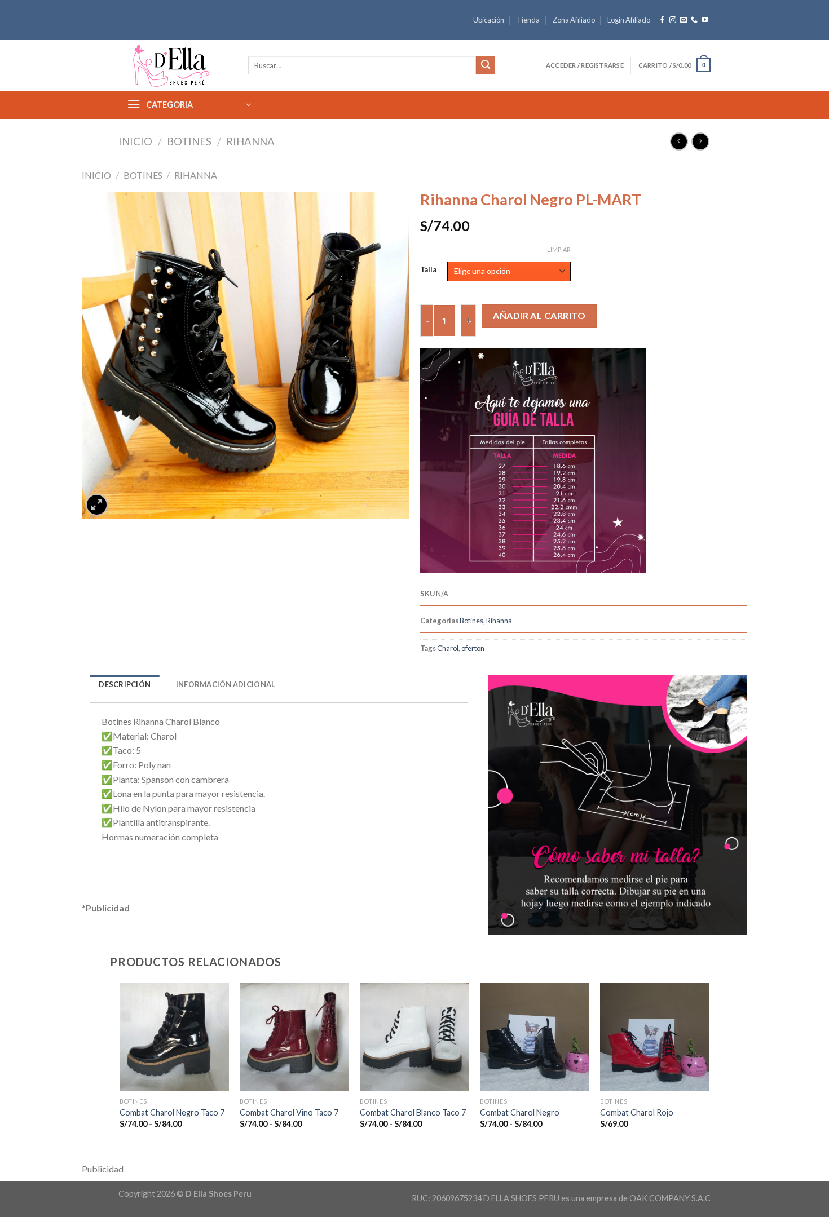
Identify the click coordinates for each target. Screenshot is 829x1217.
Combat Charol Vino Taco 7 (289, 1112)
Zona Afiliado (574, 19)
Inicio (135, 141)
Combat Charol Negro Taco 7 (172, 1112)
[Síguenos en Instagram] (672, 20)
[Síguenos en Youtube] (705, 20)
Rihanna (250, 141)
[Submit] (485, 65)
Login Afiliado (628, 19)
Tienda (528, 19)
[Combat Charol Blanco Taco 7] (414, 1037)
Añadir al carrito (539, 315)
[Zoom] (97, 505)
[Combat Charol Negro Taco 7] (174, 1037)
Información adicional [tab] (225, 684)
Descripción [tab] (125, 684)
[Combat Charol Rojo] (654, 1037)
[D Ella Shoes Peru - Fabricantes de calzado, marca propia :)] (174, 65)
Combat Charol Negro (519, 1112)
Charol (447, 648)
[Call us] (694, 20)
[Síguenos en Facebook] (662, 20)
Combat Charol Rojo (636, 1112)
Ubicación (488, 19)
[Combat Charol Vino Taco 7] (294, 1037)
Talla (428, 270)
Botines (189, 141)
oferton (472, 648)
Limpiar (559, 249)
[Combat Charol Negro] (534, 1037)
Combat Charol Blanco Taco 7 (413, 1112)
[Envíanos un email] (683, 20)
